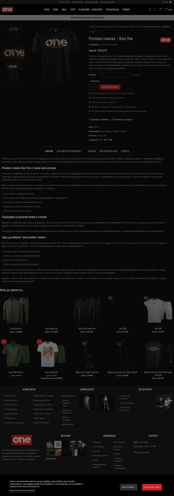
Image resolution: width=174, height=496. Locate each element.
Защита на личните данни (22, 490)
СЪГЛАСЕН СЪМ (151, 487)
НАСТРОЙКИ (128, 487)
